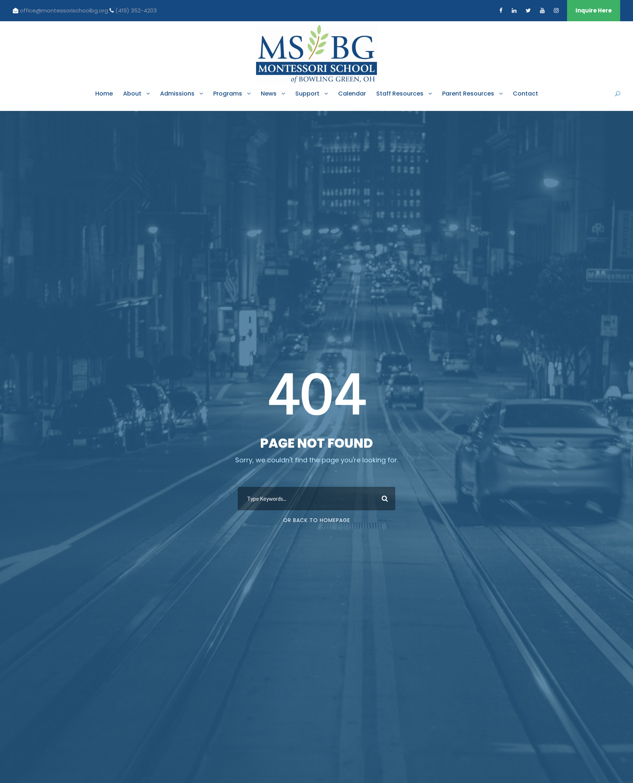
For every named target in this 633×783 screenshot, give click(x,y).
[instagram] (556, 10)
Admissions (177, 93)
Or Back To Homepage (316, 520)
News (269, 93)
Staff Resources (399, 93)
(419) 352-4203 (136, 10)
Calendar (352, 93)
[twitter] (528, 10)
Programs (227, 93)
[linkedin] (514, 10)
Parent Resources (468, 93)
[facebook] (501, 10)
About (132, 93)
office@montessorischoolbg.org (65, 10)
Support (307, 93)
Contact (525, 93)
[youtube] (542, 10)
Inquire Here (593, 10)
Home (104, 93)
